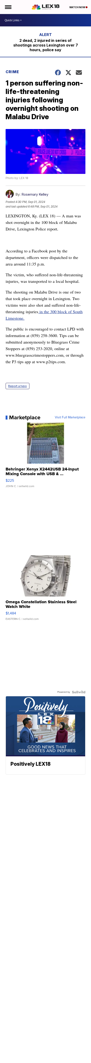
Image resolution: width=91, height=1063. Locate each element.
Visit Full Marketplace (70, 417)
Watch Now (77, 7)
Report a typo (17, 386)
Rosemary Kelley (34, 194)
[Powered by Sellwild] (78, 692)
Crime (12, 71)
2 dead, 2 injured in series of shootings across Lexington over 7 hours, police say (45, 45)
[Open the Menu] (8, 7)
